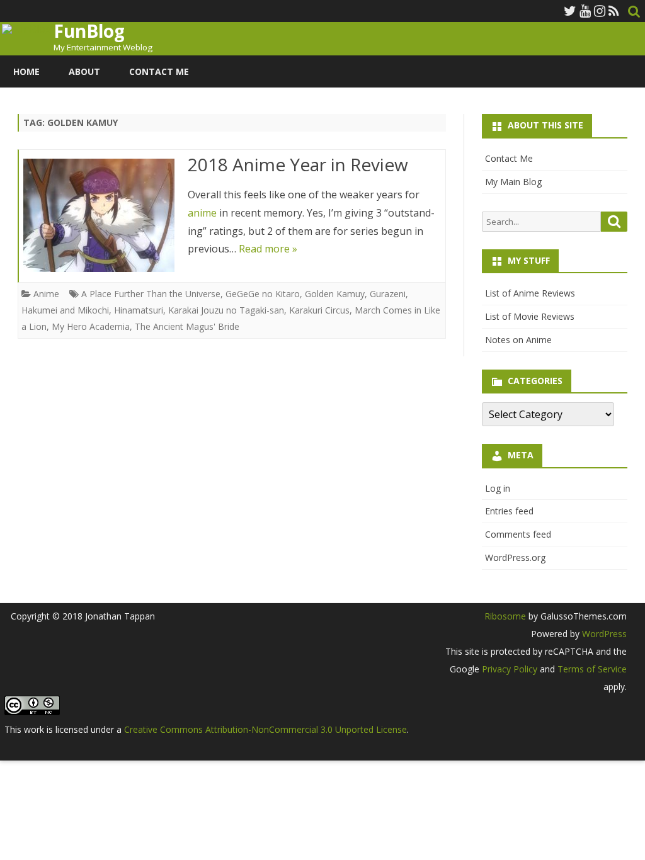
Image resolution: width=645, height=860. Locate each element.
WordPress (603, 634)
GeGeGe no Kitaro (262, 294)
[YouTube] (585, 11)
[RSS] (613, 11)
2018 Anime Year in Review (298, 164)
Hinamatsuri (138, 310)
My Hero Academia (91, 326)
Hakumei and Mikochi (65, 310)
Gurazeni (388, 294)
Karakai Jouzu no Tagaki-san (226, 310)
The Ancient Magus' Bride (187, 326)
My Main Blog (513, 182)
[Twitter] (570, 11)
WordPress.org (515, 557)
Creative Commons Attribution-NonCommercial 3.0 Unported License (265, 729)
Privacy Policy (509, 669)
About (84, 71)
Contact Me (159, 71)
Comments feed (518, 534)
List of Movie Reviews (529, 316)
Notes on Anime (518, 340)
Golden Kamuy (335, 294)
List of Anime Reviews (530, 293)
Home (26, 71)
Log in (497, 488)
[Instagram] (599, 11)
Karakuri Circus (319, 310)
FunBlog (89, 31)
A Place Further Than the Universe (150, 294)
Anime (46, 294)
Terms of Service (592, 669)
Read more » (268, 249)
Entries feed (509, 511)
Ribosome (505, 616)
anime (202, 213)
